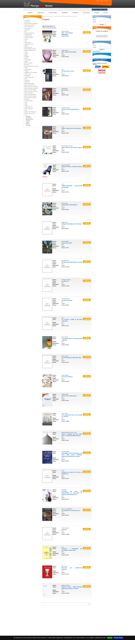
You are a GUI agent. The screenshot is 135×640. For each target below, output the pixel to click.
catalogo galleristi (28, 36)
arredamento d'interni (29, 25)
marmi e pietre (27, 69)
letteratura (26, 64)
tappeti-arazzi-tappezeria (30, 111)
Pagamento (41, 12)
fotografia (26, 56)
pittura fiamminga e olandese (31, 88)
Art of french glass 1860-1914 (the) (71, 357)
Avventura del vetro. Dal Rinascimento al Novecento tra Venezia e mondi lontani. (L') (72, 493)
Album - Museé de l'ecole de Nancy (71, 128)
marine (26, 67)
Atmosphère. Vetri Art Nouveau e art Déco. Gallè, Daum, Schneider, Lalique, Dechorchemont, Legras (72, 455)
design (26, 45)
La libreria (30, 12)
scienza (26, 105)
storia (25, 110)
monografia (27, 75)
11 (55, 27)
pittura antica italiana (29, 83)
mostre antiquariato (29, 77)
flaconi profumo (29, 119)
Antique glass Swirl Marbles (69, 205)
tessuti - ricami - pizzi (29, 113)
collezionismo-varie (29, 44)
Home (98, 0)
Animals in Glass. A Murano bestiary (72, 166)
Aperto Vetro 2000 (67, 243)
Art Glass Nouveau (67, 300)
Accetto (109, 637)
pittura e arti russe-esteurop (31, 86)
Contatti (96, 12)
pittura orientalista (28, 92)
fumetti (26, 58)
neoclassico (27, 80)
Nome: (94, 19)
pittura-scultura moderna (30, 97)
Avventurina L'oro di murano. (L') (71, 510)
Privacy (101, 0)
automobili (26, 29)
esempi (26, 53)
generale (28, 116)
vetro (25, 115)
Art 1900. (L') (65, 281)
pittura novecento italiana (30, 89)
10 (54, 27)
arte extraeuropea (28, 26)
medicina (26, 70)
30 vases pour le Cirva (68, 71)
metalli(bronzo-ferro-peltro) (30, 72)
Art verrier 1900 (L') (67, 376)
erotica (26, 51)
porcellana (26, 99)
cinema (26, 39)
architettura (27, 22)
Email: (94, 21)
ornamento (27, 81)
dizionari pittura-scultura (30, 48)
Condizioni (75, 12)
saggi (25, 103)
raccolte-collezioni (28, 100)
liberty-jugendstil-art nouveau (31, 66)
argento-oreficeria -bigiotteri (31, 23)
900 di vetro (65, 90)
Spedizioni (65, 12)
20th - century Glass (67, 33)
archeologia (27, 20)
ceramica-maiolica (28, 37)
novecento (28, 125)
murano (28, 122)
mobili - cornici (27, 74)
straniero (28, 120)
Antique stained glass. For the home (72, 224)
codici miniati (27, 42)
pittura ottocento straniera (30, 96)
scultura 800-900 (28, 108)
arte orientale (27, 28)
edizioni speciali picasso (30, 50)
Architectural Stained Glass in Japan (72, 262)
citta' (25, 40)
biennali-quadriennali (29, 33)
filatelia (26, 55)
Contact (106, 0)
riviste (25, 102)
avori (25, 31)
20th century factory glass (69, 52)
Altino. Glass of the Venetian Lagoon (72, 147)
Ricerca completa (96, 51)
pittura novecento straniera (30, 91)
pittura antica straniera (29, 85)
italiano (27, 123)
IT (109, 0)
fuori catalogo (27, 59)
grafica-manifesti (28, 63)
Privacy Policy (118, 637)
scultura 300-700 (28, 107)
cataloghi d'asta (28, 34)
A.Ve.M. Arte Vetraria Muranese (70, 109)
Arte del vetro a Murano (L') (69, 396)
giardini (26, 61)
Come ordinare (53, 12)
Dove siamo (86, 12)
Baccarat (64, 529)
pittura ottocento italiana (30, 94)
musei (25, 78)
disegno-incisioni (28, 47)
